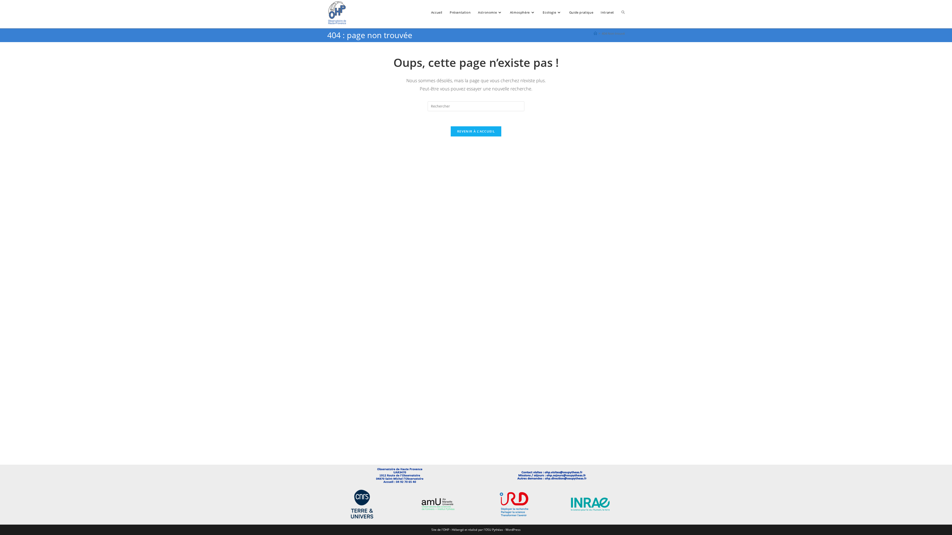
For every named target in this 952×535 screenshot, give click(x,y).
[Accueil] (595, 33)
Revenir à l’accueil (476, 131)
